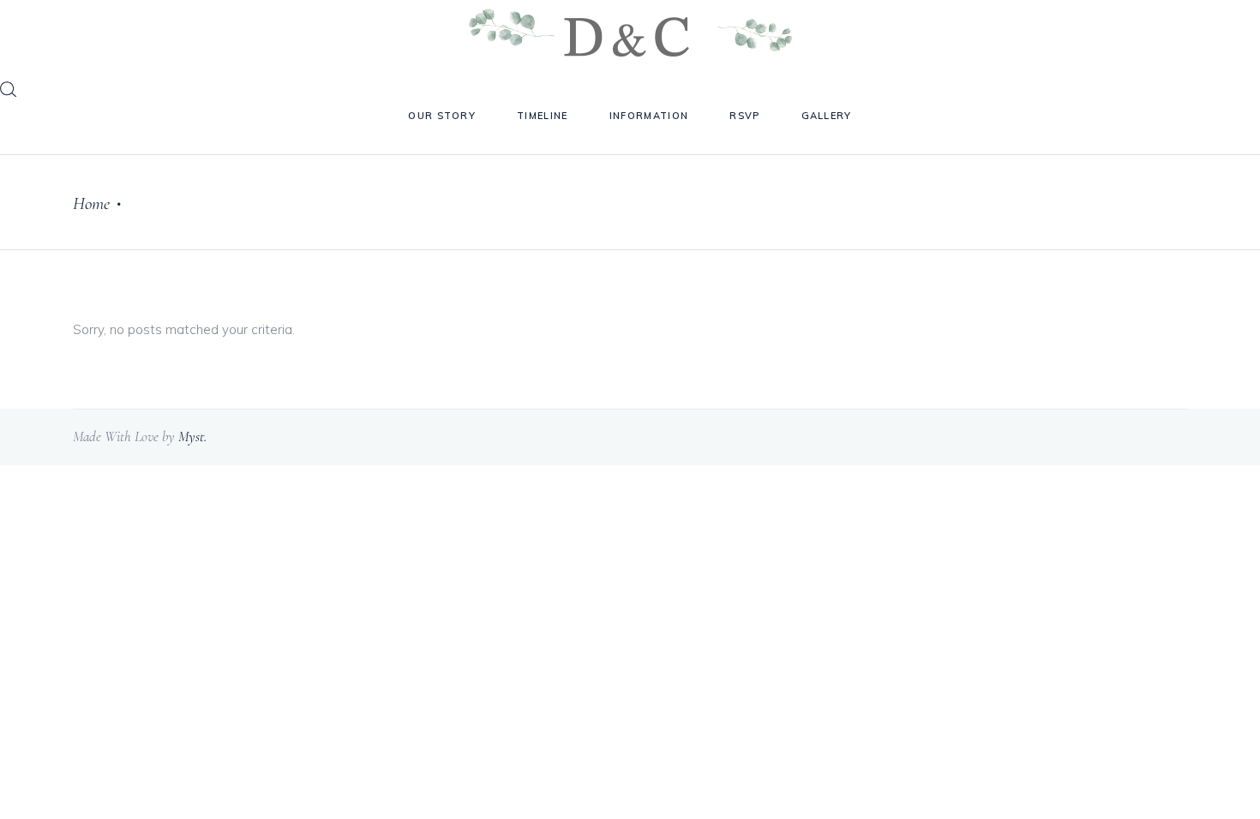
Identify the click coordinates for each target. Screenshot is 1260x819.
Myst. (192, 436)
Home (91, 203)
